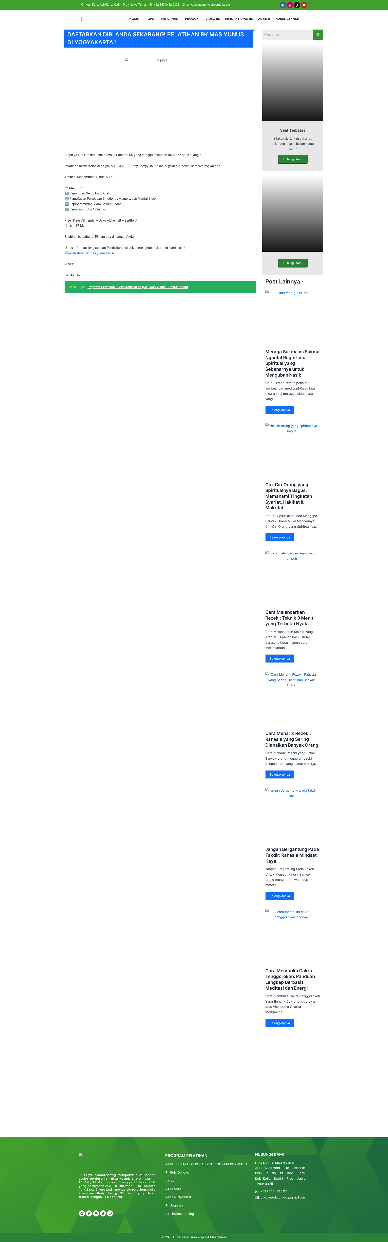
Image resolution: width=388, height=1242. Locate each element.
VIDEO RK (213, 18)
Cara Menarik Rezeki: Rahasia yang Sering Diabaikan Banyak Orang (291, 739)
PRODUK (192, 18)
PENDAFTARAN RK (239, 18)
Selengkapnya (280, 410)
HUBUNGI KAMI (287, 18)
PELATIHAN (169, 18)
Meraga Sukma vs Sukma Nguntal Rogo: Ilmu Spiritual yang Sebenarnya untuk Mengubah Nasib (292, 363)
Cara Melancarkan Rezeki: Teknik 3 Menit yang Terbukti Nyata (289, 617)
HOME (134, 18)
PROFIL (148, 18)
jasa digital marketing (95, 1205)
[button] (150, 18)
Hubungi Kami (292, 159)
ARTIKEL (264, 18)
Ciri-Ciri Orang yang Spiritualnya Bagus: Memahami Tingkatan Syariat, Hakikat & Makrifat (288, 496)
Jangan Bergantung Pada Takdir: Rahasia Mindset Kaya (292, 855)
